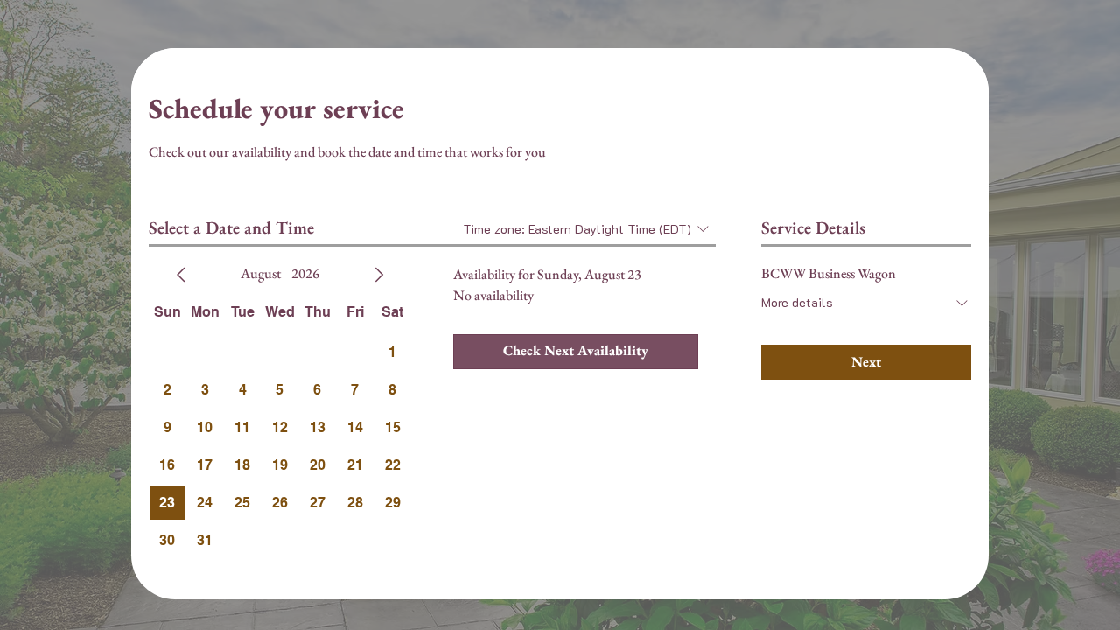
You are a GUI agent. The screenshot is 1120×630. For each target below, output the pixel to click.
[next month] (378, 274)
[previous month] (181, 274)
